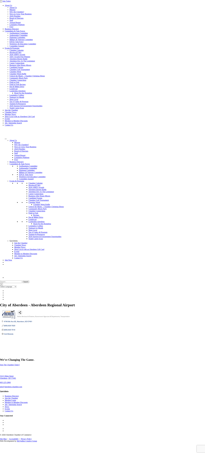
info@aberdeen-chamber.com (11, 387)
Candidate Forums (16, 67)
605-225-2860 (5, 382)
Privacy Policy (26, 439)
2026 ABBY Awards (17, 55)
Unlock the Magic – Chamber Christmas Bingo (27, 76)
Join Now (8, 260)
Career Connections (16, 63)
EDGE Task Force (16, 42)
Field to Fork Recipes (17, 84)
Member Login (10, 400)
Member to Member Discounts (16, 121)
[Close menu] (1, 1)
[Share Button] (20, 312)
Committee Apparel (16, 46)
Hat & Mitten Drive (16, 87)
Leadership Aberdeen (17, 91)
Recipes (36, 215)
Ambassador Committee (18, 35)
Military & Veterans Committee (21, 40)
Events (7, 119)
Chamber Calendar (16, 50)
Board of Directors (16, 18)
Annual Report (15, 22)
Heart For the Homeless (23, 93)
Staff (11, 20)
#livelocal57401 (15, 52)
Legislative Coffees (16, 95)
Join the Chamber (11, 110)
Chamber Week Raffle (17, 74)
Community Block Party (18, 78)
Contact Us (9, 125)
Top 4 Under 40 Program (18, 102)
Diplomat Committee (17, 37)
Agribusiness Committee (18, 33)
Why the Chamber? (16, 12)
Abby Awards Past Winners (19, 57)
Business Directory (12, 29)
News (7, 407)
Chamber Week (15, 72)
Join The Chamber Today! (10, 365)
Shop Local (13, 99)
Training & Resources (17, 104)
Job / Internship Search (13, 123)
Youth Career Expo (16, 108)
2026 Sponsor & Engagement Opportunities (25, 106)
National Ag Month (16, 97)
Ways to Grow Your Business (20, 14)
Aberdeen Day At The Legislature (22, 61)
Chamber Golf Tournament (19, 70)
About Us (8, 5)
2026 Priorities (14, 16)
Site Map (3, 439)
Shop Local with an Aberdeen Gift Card (20, 117)
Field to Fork (14, 82)
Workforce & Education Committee (22, 44)
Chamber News (10, 112)
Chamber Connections (17, 80)
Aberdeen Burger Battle (18, 59)
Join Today (6, 1)
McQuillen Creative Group (27, 441)
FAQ (11, 27)
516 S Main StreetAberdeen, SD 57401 (8, 377)
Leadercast (13, 89)
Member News (10, 114)
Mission (12, 10)
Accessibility (14, 439)
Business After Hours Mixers (20, 65)
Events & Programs (12, 48)
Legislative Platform (17, 25)
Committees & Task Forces (15, 31)
